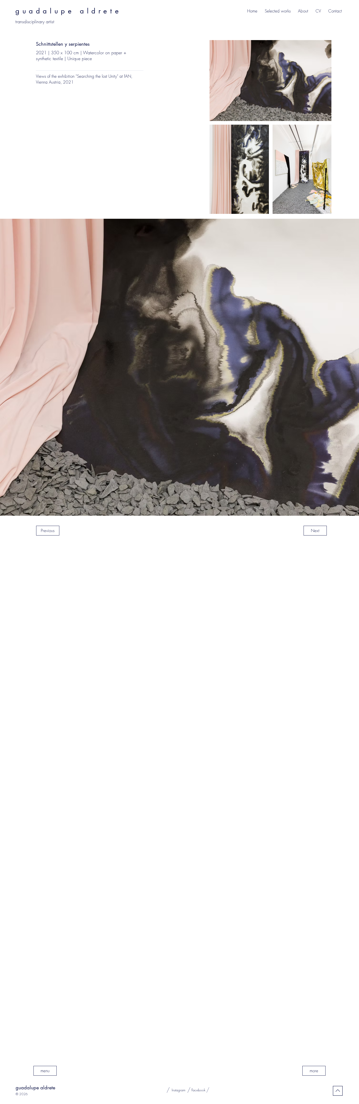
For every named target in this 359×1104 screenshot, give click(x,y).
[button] (277, 11)
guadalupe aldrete (35, 1087)
